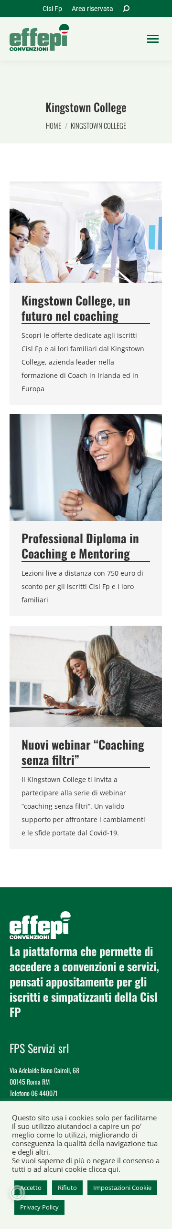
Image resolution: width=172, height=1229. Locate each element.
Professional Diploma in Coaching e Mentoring (80, 545)
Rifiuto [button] (67, 1187)
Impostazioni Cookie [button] (122, 1187)
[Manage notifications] (17, 1192)
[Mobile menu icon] (152, 39)
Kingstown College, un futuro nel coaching (76, 307)
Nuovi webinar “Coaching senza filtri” (83, 751)
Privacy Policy (39, 1207)
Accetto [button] (31, 1187)
